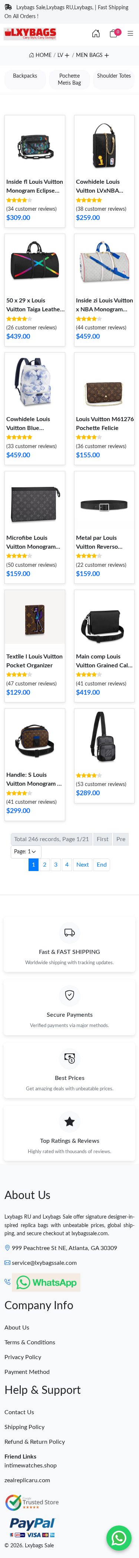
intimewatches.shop (30, 1466)
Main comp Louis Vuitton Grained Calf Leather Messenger (103, 665)
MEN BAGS (89, 55)
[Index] (96, 34)
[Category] (130, 34)
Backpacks (25, 76)
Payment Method (27, 1372)
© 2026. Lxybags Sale (29, 1545)
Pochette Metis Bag (69, 79)
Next (82, 865)
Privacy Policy (22, 1357)
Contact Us (19, 1412)
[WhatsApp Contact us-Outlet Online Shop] (119, 1538)
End (102, 865)
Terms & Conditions (29, 1342)
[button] (66, 54)
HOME (43, 55)
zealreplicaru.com (27, 1480)
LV (60, 55)
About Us (16, 1328)
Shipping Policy (24, 1427)
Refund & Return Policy (34, 1442)
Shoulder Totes (114, 76)
